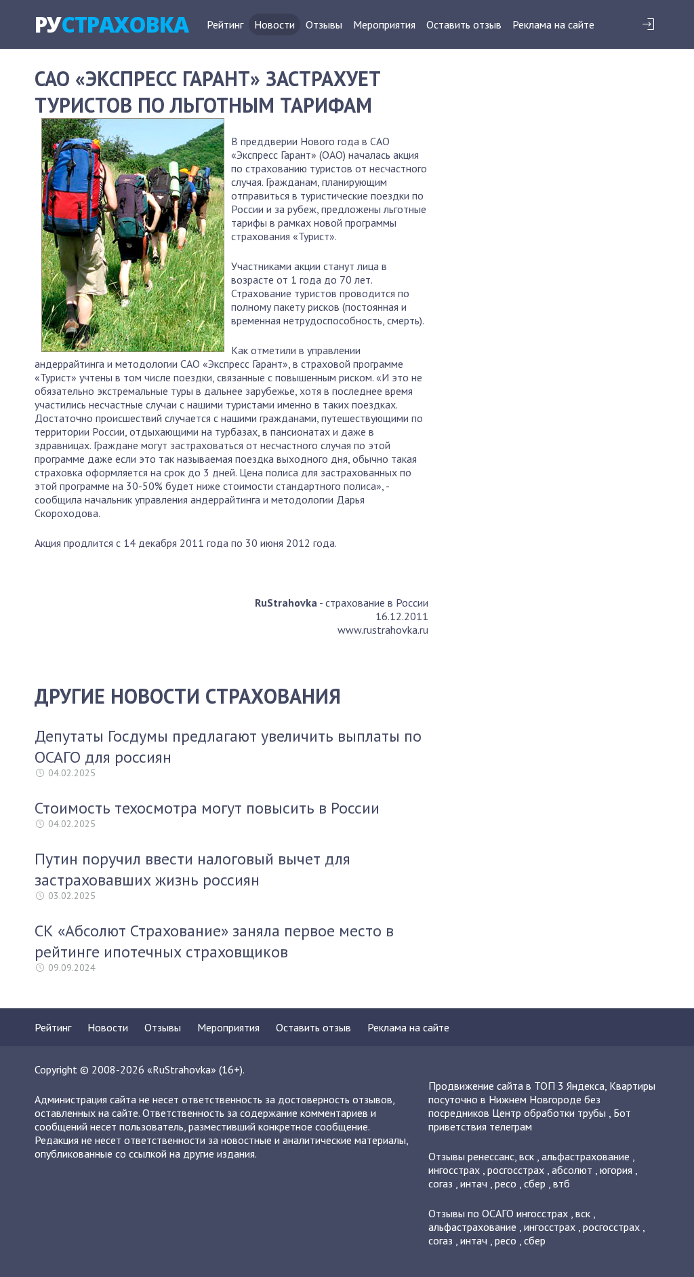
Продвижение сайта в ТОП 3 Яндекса (516, 1085)
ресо (505, 1183)
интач (473, 1183)
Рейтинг (225, 24)
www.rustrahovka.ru (383, 629)
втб (561, 1183)
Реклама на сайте (553, 24)
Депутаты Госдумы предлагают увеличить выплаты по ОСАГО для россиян (228, 746)
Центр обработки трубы (549, 1113)
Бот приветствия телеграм (529, 1119)
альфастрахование (586, 1156)
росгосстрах (515, 1170)
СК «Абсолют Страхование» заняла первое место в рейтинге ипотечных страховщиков (214, 941)
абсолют (572, 1170)
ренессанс (491, 1156)
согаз (440, 1183)
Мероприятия (384, 24)
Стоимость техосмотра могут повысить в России (207, 807)
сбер (535, 1183)
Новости (274, 24)
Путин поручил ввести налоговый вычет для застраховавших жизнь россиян (192, 869)
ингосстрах (454, 1170)
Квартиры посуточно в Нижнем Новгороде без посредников (541, 1099)
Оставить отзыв (464, 24)
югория (616, 1170)
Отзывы (324, 24)
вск (526, 1156)
